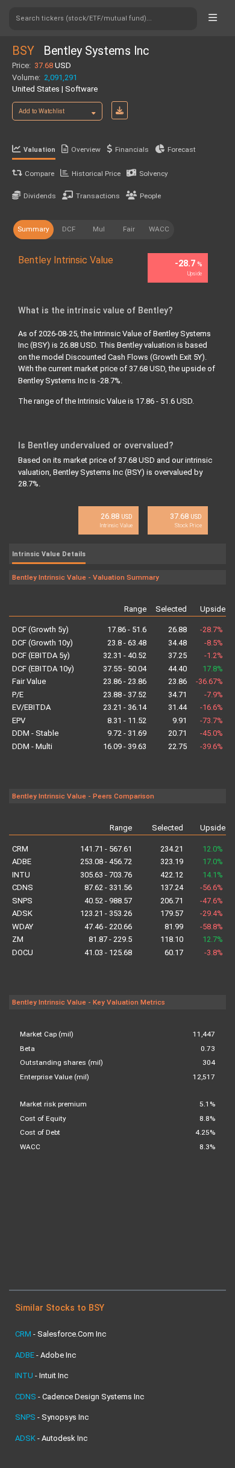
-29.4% (211, 913)
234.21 (171, 848)
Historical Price (96, 173)
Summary (33, 229)
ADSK (22, 913)
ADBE (21, 861)
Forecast (182, 149)
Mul (99, 229)
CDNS (22, 887)
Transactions (98, 196)
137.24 (171, 887)
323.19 (171, 861)
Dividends (40, 196)
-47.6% (211, 900)
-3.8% (213, 952)
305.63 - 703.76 (106, 874)
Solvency (153, 173)
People (150, 196)
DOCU (22, 952)
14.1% (212, 874)
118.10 (171, 939)
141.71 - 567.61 (106, 848)
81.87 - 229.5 (110, 939)
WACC (159, 229)
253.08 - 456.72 (106, 861)
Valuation (39, 150)
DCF (68, 229)
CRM (20, 848)
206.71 (171, 900)
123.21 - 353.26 (106, 913)
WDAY (22, 926)
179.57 (171, 913)
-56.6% (211, 887)
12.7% (212, 939)
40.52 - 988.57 (108, 900)
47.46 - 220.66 (108, 926)
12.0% (212, 848)
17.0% (212, 861)
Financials (132, 149)
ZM (18, 939)
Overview (86, 149)
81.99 (173, 926)
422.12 (171, 874)
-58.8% (211, 926)
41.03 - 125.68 (108, 952)
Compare (39, 173)
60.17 (173, 952)
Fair (129, 229)
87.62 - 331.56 (108, 887)
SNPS (22, 900)
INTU (21, 874)
